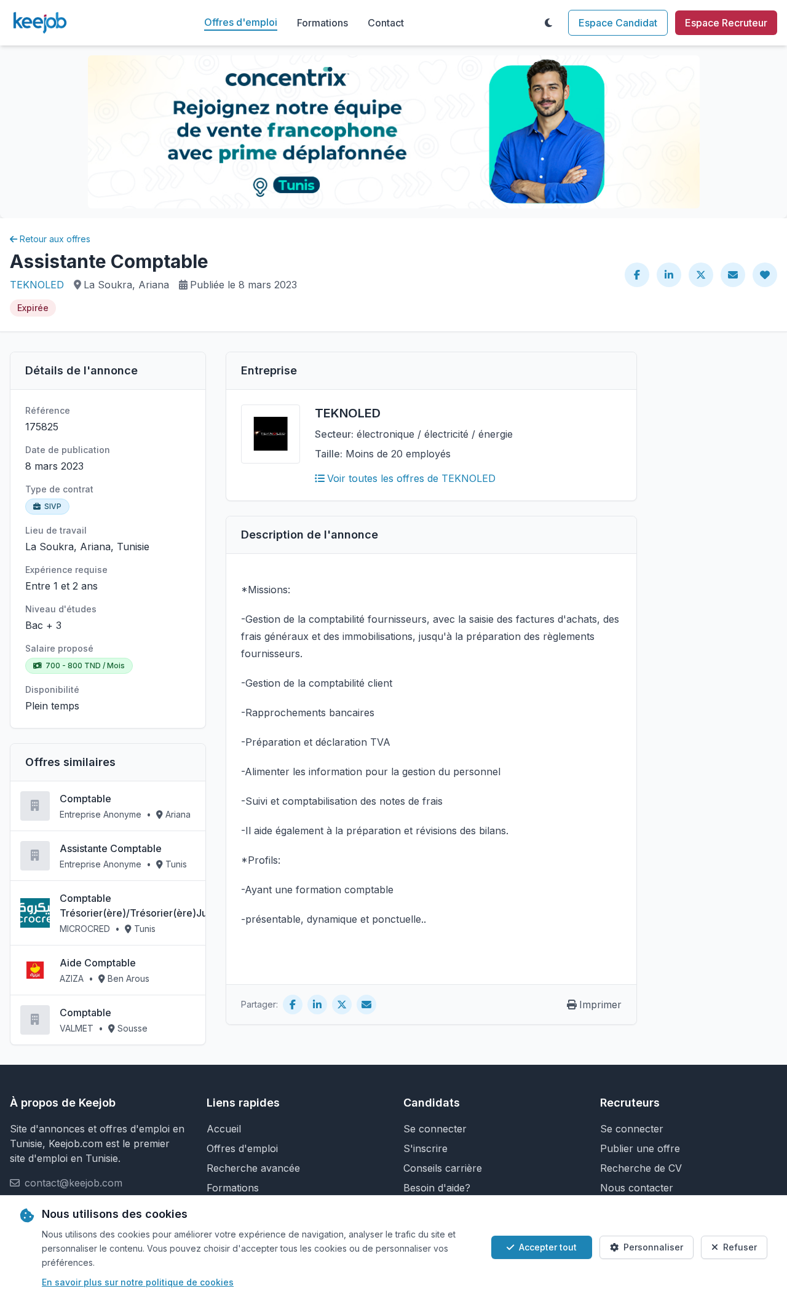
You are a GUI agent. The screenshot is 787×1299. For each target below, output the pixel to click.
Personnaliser (653, 1247)
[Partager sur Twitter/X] (701, 275)
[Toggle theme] (548, 23)
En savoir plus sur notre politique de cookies (138, 1282)
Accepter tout (548, 1247)
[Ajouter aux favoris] (765, 275)
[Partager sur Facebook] (637, 275)
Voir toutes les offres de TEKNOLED (411, 478)
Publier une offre (640, 1148)
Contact (386, 23)
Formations (322, 23)
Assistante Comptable (111, 848)
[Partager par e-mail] (733, 275)
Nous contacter (636, 1188)
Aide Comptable (98, 963)
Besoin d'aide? (436, 1188)
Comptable (85, 798)
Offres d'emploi (240, 22)
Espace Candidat (618, 23)
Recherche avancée (253, 1168)
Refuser (740, 1247)
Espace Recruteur (726, 23)
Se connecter (435, 1129)
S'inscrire (425, 1148)
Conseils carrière (442, 1168)
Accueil (224, 1129)
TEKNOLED (37, 284)
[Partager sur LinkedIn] (669, 275)
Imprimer (600, 1004)
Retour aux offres (55, 239)
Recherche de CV (641, 1168)
